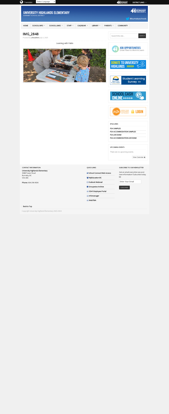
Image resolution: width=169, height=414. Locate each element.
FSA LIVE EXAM (115, 135)
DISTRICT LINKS (138, 2)
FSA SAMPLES (115, 128)
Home (25, 25)
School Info (37, 25)
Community (123, 25)
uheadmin (35, 37)
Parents (108, 25)
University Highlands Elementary (46, 12)
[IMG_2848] (64, 81)
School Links (55, 25)
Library (95, 25)
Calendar (82, 25)
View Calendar (138, 157)
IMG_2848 (31, 34)
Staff (69, 25)
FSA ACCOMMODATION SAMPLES (123, 131)
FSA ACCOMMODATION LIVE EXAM (123, 138)
